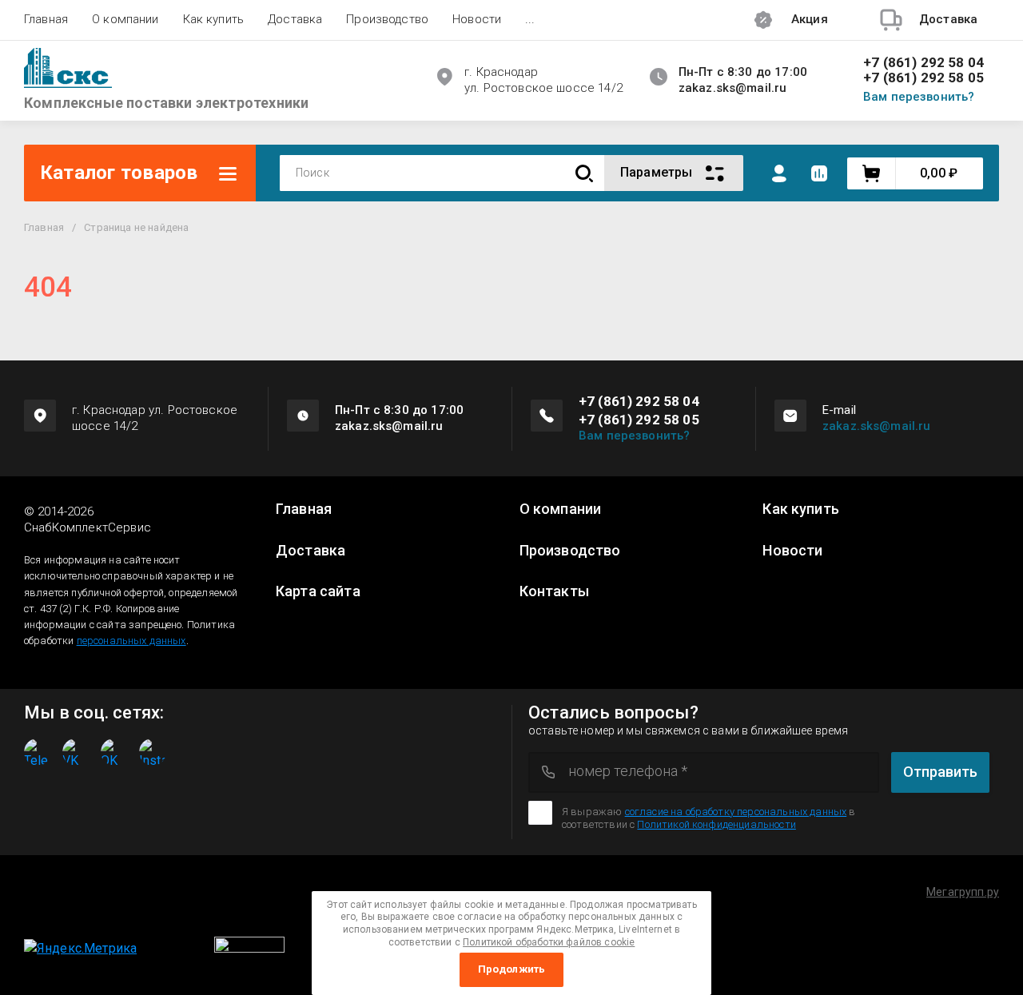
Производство (387, 19)
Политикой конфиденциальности (716, 824)
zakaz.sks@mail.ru (876, 426)
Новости (476, 19)
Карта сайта (318, 591)
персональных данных (131, 641)
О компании (125, 19)
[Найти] (584, 173)
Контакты (554, 591)
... (530, 19)
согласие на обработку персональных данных (736, 812)
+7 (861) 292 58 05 (923, 78)
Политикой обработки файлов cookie (549, 942)
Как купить (214, 19)
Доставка (295, 19)
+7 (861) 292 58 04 (923, 62)
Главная (46, 19)
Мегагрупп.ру (962, 892)
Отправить (940, 771)
